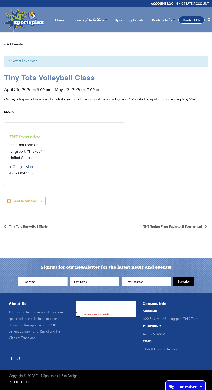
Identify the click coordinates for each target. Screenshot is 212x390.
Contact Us (191, 19)
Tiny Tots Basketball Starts (28, 226)
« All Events (13, 44)
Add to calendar (25, 201)
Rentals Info (162, 19)
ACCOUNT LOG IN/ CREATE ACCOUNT (180, 3)
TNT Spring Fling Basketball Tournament (173, 226)
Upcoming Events (128, 19)
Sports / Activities (88, 19)
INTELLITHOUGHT (22, 382)
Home (60, 19)
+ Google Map (21, 166)
